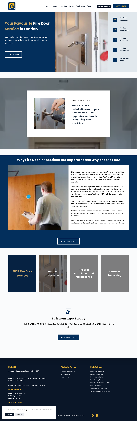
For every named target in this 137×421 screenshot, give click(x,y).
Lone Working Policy (96, 380)
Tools (89, 6)
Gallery (71, 6)
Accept (9, 414)
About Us (64, 6)
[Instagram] (97, 415)
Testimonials (80, 6)
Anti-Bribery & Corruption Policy (100, 391)
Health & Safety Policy (97, 371)
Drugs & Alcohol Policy (97, 374)
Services (54, 6)
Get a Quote (121, 6)
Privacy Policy (65, 374)
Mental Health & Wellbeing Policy (100, 383)
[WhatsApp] (93, 415)
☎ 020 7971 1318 (104, 6)
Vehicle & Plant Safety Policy (99, 388)
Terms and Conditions (68, 371)
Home (46, 6)
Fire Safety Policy (95, 385)
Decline (19, 414)
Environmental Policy (96, 377)
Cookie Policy (65, 377)
